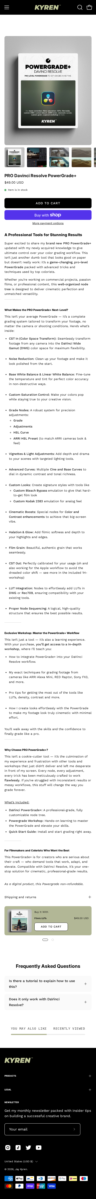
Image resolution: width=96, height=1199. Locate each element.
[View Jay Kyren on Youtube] (38, 1147)
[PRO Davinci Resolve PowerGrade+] (14, 157)
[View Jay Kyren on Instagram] (7, 1147)
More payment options (48, 223)
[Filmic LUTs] (19, 920)
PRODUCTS (10, 1076)
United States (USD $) (18, 1161)
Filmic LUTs (40, 918)
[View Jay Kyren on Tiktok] (18, 1147)
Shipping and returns (20, 897)
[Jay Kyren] (48, 7)
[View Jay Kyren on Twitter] (28, 1147)
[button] (79, 7)
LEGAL (7, 1089)
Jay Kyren (21, 1169)
